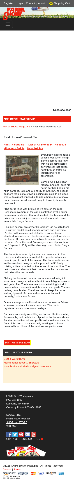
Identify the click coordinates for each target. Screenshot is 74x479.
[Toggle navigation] (8, 24)
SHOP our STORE (16, 422)
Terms (17, 469)
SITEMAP (11, 426)
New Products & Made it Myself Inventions (28, 366)
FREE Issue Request (18, 418)
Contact (30, 3)
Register (8, 3)
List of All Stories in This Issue (47, 144)
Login (20, 3)
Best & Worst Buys (14, 358)
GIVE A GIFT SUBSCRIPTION (23, 438)
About (41, 3)
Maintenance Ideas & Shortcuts (21, 362)
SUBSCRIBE (13, 414)
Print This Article (14, 144)
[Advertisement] (37, 69)
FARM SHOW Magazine (16, 126)
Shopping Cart (62, 3)
